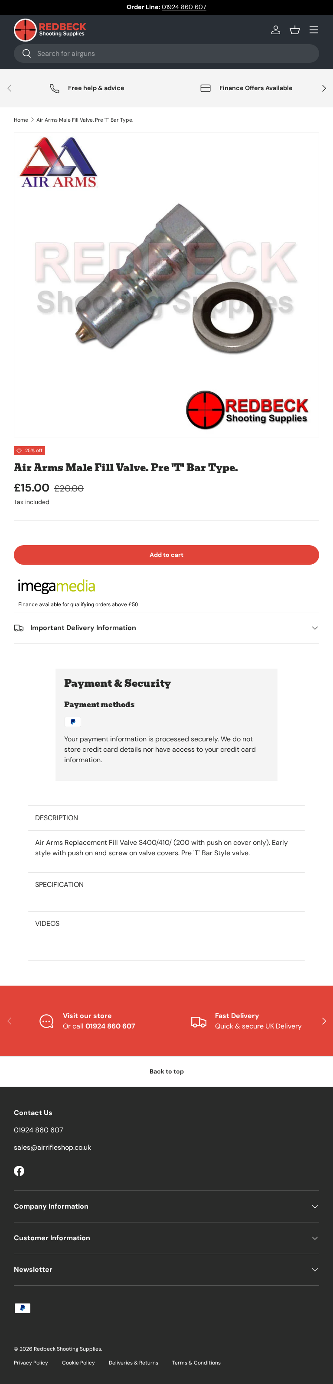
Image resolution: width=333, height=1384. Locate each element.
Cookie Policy (78, 1362)
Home (21, 120)
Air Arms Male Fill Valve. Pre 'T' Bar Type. (84, 120)
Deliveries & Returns (133, 1362)
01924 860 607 (184, 7)
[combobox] (166, 53)
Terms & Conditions (196, 1362)
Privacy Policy (31, 1362)
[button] (294, 29)
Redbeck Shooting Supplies (67, 1348)
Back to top (167, 1071)
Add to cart (166, 555)
